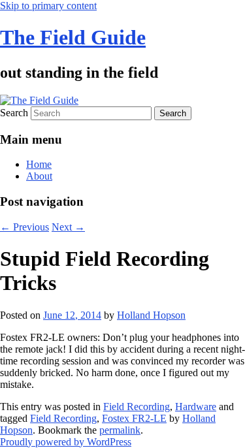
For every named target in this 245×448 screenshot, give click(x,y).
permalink (119, 430)
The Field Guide (73, 37)
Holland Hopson (151, 315)
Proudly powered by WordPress (65, 441)
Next (68, 226)
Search (14, 112)
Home (39, 164)
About (39, 176)
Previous (24, 226)
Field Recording (136, 406)
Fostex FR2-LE (134, 418)
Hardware (195, 406)
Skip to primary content (48, 5)
